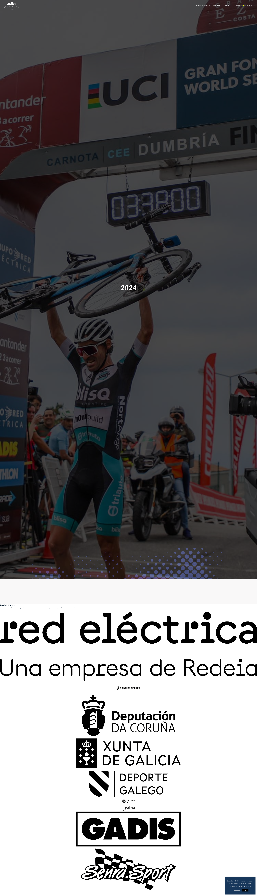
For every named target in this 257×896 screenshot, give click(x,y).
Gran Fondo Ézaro (202, 5)
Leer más (237, 890)
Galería (226, 5)
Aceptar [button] (245, 890)
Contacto (237, 5)
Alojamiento (217, 5)
